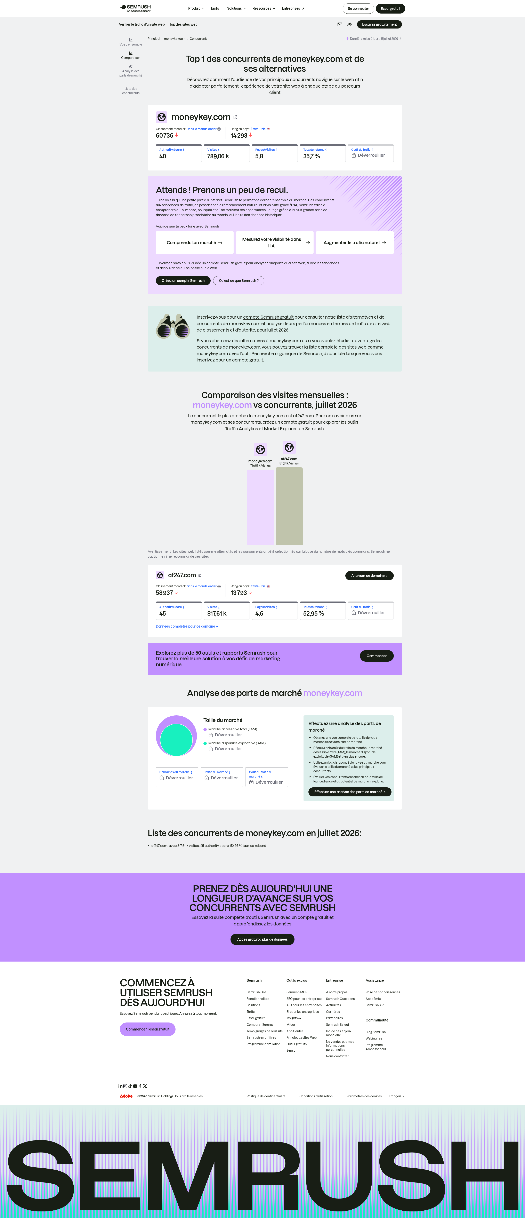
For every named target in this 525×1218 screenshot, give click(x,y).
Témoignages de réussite (265, 1031)
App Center (294, 1031)
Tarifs (214, 8)
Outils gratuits (296, 1044)
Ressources (261, 8)
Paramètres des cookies (364, 1096)
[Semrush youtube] (135, 1086)
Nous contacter (337, 1056)
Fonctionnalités (258, 999)
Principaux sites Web (301, 1037)
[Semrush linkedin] (120, 1086)
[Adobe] (126, 1096)
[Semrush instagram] (125, 1086)
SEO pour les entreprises (304, 999)
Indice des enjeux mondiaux (338, 1033)
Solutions (234, 8)
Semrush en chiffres (261, 1037)
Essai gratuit (390, 8)
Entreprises (291, 8)
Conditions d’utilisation (316, 1096)
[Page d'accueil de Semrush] (135, 8)
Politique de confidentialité (266, 1096)
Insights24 (293, 1018)
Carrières (333, 1011)
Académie (373, 999)
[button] (339, 24)
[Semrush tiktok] (130, 1086)
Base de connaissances (383, 992)
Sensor (291, 1050)
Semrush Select (337, 1024)
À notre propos (337, 992)
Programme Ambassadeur (376, 1047)
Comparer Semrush (261, 1024)
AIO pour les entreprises (304, 1005)
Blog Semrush (376, 1032)
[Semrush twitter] (145, 1086)
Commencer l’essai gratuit (147, 1029)
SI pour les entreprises (302, 1011)
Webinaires (374, 1038)
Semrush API (375, 1005)
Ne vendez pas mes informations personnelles (340, 1045)
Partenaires (334, 1018)
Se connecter (358, 8)
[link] (142, 24)
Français (395, 1096)
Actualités (333, 1005)
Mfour (290, 1024)
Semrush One (257, 992)
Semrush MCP (296, 992)
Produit (194, 8)
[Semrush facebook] (140, 1086)
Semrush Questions (340, 999)
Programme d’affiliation (264, 1044)
